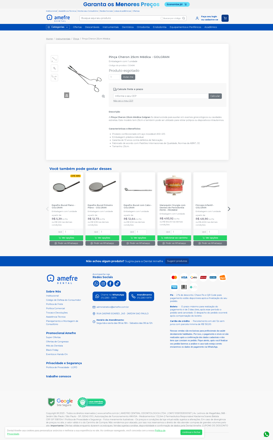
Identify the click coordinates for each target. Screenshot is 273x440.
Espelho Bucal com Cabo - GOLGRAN (138, 206)
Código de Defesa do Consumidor (63, 300)
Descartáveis (92, 27)
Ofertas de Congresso (57, 341)
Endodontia (159, 27)
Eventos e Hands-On (57, 354)
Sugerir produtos (177, 261)
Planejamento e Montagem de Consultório (62, 323)
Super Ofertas (53, 337)
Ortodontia (143, 27)
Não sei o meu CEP (123, 101)
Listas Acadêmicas (122, 11)
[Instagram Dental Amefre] (103, 283)
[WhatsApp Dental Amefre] (96, 283)
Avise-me (128, 77)
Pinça (76, 38)
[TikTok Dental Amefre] (117, 283)
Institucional (51, 11)
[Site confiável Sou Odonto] (91, 402)
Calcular (215, 96)
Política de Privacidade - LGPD (61, 367)
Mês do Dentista (54, 346)
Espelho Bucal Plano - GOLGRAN (63, 206)
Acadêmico (210, 27)
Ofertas (136, 11)
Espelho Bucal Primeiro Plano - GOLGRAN (100, 206)
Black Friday (52, 350)
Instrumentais (111, 27)
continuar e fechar (191, 432)
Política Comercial (55, 308)
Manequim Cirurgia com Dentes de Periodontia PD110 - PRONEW (172, 207)
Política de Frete (54, 304)
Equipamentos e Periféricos (185, 27)
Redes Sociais (106, 11)
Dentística (128, 27)
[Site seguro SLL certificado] (60, 402)
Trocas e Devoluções (57, 312)
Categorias (57, 27)
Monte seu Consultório (88, 11)
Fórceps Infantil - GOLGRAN (205, 206)
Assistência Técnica (67, 11)
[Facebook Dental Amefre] (110, 283)
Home (49, 38)
